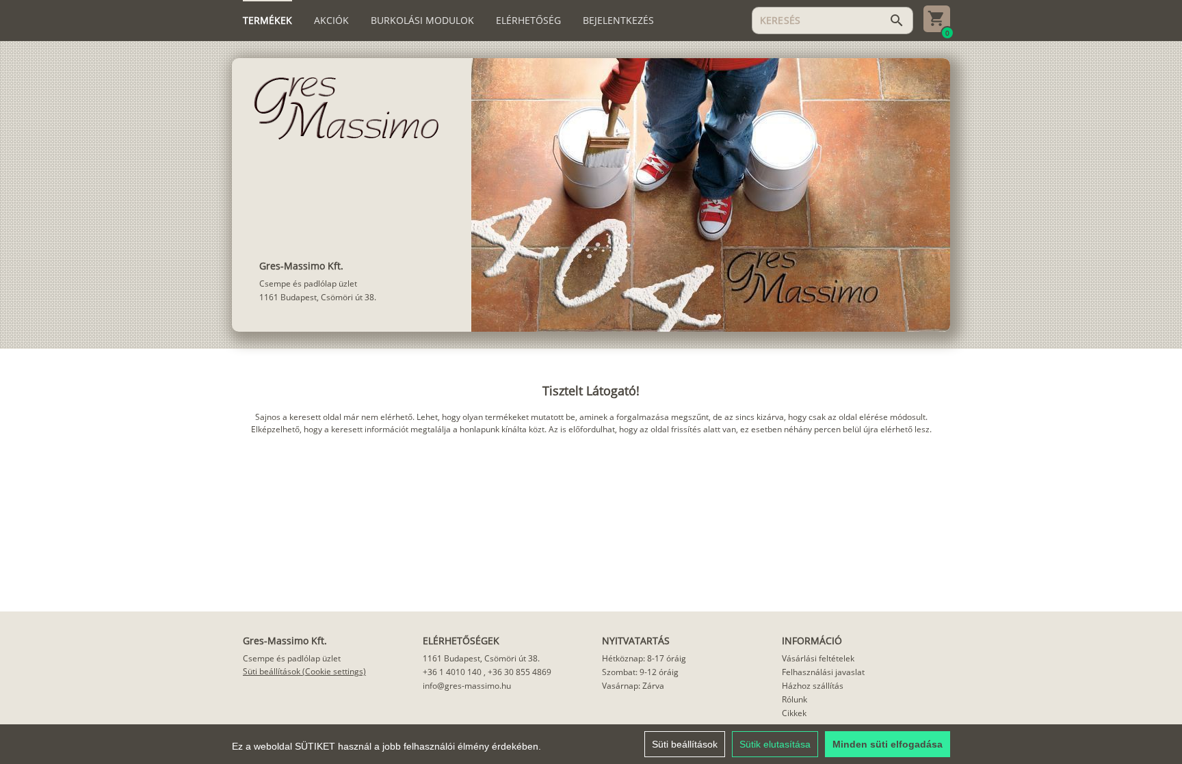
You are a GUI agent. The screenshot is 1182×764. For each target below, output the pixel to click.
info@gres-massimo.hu (467, 685)
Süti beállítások (685, 744)
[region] (591, 744)
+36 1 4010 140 (452, 672)
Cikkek (794, 713)
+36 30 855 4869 (519, 672)
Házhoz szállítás (812, 685)
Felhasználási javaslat (823, 672)
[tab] (267, 20)
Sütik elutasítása (775, 744)
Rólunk (794, 699)
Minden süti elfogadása (887, 744)
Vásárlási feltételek (818, 658)
